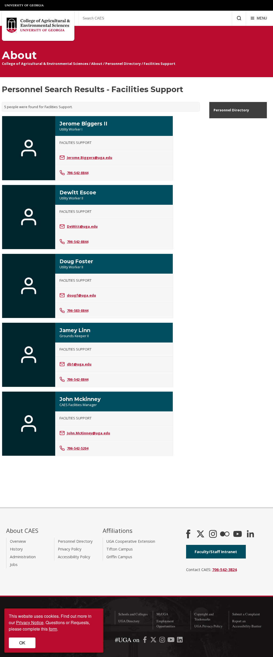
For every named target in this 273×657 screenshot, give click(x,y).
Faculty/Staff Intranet (216, 551)
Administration (23, 556)
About (96, 63)
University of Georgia (24, 5)
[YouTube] (237, 534)
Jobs (14, 564)
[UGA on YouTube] (171, 640)
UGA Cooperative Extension (130, 541)
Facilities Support (159, 63)
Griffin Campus (119, 556)
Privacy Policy (69, 549)
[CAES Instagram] (213, 534)
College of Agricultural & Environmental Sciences (45, 63)
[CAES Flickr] (224, 534)
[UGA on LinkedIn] (180, 640)
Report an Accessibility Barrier (246, 623)
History (16, 549)
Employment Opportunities (165, 623)
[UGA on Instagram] (162, 640)
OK (22, 643)
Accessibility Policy (74, 556)
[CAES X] (201, 534)
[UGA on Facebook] (145, 640)
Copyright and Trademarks (204, 616)
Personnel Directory (123, 63)
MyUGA (162, 614)
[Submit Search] (239, 18)
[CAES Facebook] (188, 534)
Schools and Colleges (133, 614)
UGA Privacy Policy (208, 626)
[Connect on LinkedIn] (250, 534)
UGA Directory (128, 621)
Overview (18, 541)
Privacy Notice (29, 622)
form (53, 629)
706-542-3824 (224, 569)
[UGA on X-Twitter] (154, 640)
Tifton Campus (119, 549)
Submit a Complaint (246, 614)
